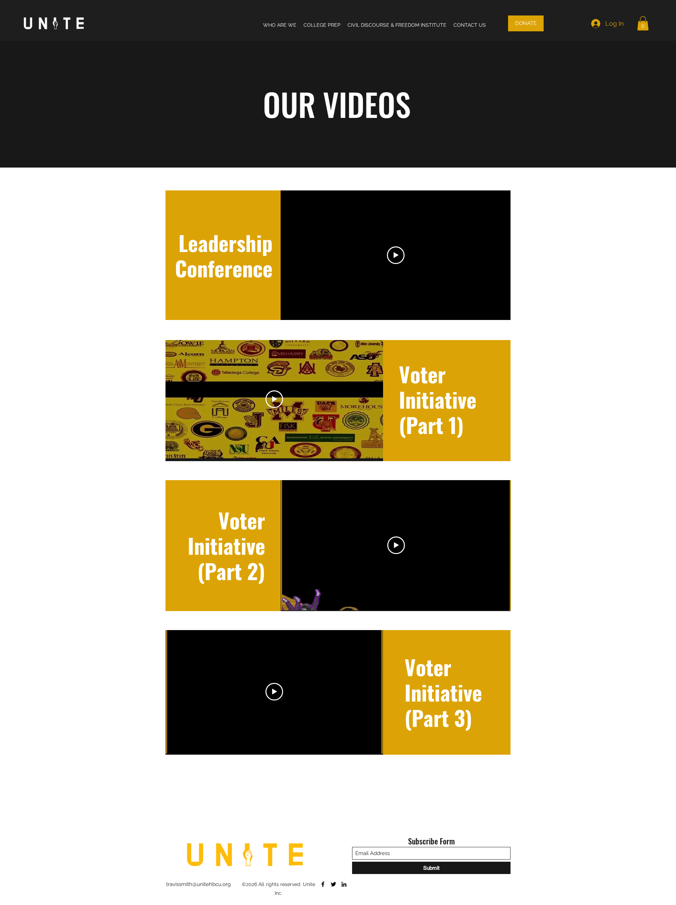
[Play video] (396, 255)
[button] (643, 23)
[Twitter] (333, 884)
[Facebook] (322, 884)
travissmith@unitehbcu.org (198, 884)
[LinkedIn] (344, 884)
